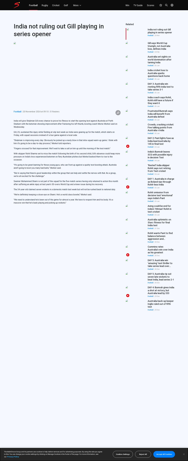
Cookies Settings (123, 454)
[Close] (184, 454)
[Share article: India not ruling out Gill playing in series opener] (118, 112)
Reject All (143, 454)
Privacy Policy (13, 457)
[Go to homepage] (17, 5)
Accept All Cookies (164, 454)
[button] (150, 47)
